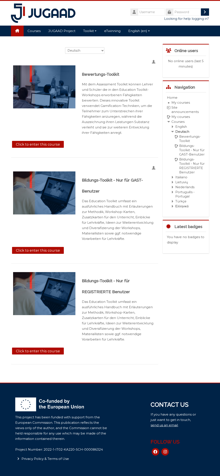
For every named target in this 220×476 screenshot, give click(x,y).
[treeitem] (186, 152)
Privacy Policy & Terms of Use (45, 459)
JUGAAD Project (61, 31)
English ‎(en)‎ (137, 31)
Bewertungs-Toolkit (100, 74)
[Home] (43, 13)
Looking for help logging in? (186, 19)
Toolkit (88, 31)
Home (172, 98)
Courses (34, 31)
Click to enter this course (38, 144)
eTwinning (112, 31)
